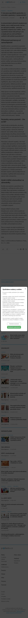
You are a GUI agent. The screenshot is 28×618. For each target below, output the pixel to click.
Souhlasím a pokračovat (14, 327)
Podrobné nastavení (14, 323)
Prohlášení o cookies (18, 319)
